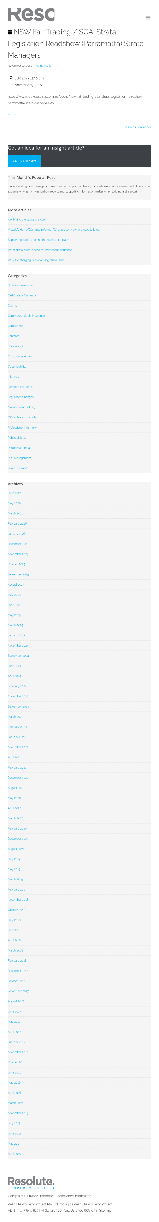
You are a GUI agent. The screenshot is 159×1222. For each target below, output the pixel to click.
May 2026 (14, 503)
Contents (13, 336)
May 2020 (14, 798)
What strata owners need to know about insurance (40, 250)
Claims (12, 305)
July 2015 (14, 1123)
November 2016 (18, 1052)
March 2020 (15, 818)
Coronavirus (15, 346)
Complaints (16, 1196)
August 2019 (16, 848)
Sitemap (105, 1210)
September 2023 (18, 706)
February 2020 (17, 828)
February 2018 (17, 960)
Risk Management (19, 458)
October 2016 (16, 1062)
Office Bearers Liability (22, 417)
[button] (148, 17)
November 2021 (18, 747)
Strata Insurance (18, 468)
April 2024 (14, 676)
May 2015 (14, 1143)
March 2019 (15, 879)
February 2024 (17, 686)
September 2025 (18, 574)
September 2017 (18, 991)
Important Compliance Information (66, 1196)
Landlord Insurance (20, 387)
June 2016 (14, 1072)
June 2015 (14, 1133)
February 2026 (17, 523)
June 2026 (15, 493)
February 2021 (17, 767)
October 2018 (16, 909)
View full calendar (138, 127)
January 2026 (17, 533)
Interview (13, 376)
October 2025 (16, 564)
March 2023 (15, 716)
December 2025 (18, 544)
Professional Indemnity (22, 427)
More (12, 115)
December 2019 (18, 838)
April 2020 (14, 808)
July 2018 (14, 920)
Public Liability (17, 437)
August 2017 (16, 1001)
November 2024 (18, 645)
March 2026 (15, 513)
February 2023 (17, 727)
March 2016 (15, 1103)
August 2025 (16, 584)
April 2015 (14, 1153)
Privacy (32, 1196)
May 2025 (14, 615)
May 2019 (14, 869)
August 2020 (16, 787)
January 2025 (16, 635)
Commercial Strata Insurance (26, 315)
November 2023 (18, 696)
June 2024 (14, 666)
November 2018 (18, 899)
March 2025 (15, 625)
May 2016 (14, 1082)
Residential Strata (19, 448)
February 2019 (17, 889)
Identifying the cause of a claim (27, 219)
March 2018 (15, 950)
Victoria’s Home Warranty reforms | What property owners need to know (54, 229)
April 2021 (14, 757)
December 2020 (18, 777)
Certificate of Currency (22, 295)
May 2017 (14, 1021)
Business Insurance (20, 285)
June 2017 (14, 1011)
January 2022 (16, 737)
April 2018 (14, 940)
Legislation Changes (21, 397)
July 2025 (14, 594)
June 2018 (14, 930)
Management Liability (21, 407)
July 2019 (14, 859)
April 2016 (14, 1092)
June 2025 (14, 605)
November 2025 (18, 554)
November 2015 (18, 1113)
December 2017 (18, 970)
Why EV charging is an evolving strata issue (36, 260)
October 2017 (16, 981)
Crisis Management (20, 356)
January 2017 (16, 1042)
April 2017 (14, 1031)
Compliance (15, 326)
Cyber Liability (17, 366)
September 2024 (18, 655)
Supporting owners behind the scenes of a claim (38, 239)
